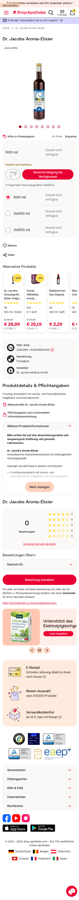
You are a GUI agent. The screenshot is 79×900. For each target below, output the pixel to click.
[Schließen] (71, 401)
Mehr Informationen (39, 481)
